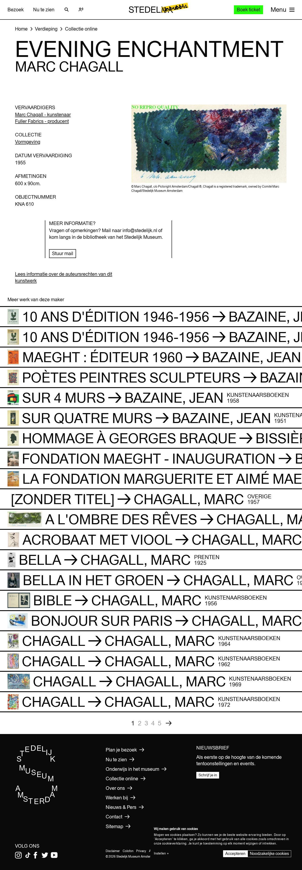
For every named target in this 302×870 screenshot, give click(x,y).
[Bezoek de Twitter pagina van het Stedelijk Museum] (45, 855)
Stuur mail (62, 253)
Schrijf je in (208, 775)
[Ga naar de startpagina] (36, 803)
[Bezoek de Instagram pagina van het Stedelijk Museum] (18, 855)
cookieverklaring (174, 843)
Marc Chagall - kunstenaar (43, 114)
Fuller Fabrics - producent (42, 121)
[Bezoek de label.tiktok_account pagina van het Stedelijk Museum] (28, 855)
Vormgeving (27, 142)
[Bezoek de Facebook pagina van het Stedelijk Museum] (35, 855)
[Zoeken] (66, 9)
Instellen (160, 853)
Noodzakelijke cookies (269, 853)
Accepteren (235, 853)
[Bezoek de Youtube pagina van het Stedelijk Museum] (54, 855)
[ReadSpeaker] (81, 9)
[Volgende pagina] (169, 723)
